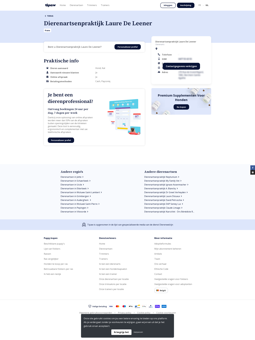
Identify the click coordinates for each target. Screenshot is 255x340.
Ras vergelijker (51, 258)
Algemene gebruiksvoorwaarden (95, 312)
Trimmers (104, 253)
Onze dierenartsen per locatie (114, 279)
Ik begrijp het (121, 332)
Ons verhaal (160, 263)
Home (102, 243)
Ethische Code (161, 269)
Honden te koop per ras (56, 263)
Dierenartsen (105, 248)
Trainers (103, 258)
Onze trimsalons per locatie (112, 284)
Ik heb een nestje (52, 274)
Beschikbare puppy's (54, 243)
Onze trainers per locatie (111, 289)
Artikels (158, 253)
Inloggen (168, 5)
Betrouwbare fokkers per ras (58, 269)
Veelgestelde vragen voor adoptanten (173, 284)
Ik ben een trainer (108, 274)
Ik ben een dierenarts (109, 263)
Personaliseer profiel (128, 47)
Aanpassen (138, 332)
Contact (158, 274)
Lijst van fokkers (52, 248)
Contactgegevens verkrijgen (181, 66)
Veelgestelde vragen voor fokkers (171, 279)
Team (157, 258)
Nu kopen (181, 107)
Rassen (47, 253)
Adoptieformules (162, 243)
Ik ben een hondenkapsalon (113, 269)
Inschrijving (185, 5)
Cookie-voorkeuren (166, 312)
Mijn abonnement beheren (167, 248)
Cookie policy (143, 312)
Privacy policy (124, 312)
